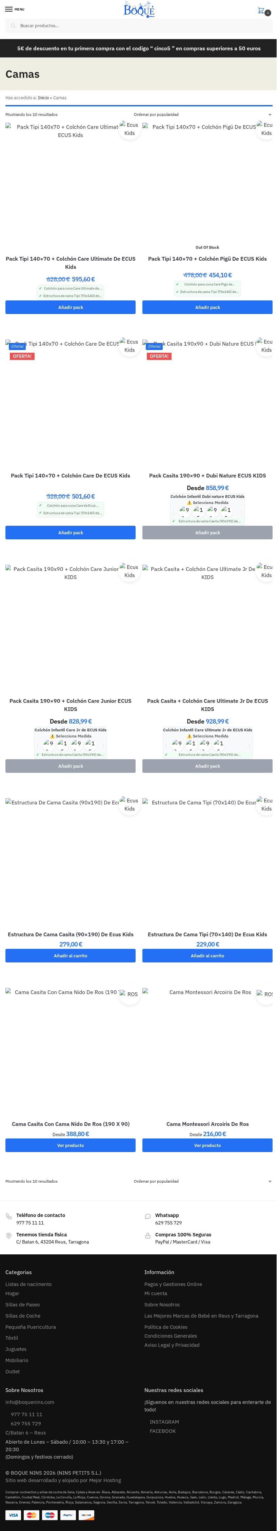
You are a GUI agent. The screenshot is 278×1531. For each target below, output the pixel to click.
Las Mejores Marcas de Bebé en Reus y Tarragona (201, 1315)
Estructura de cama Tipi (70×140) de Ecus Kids (207, 934)
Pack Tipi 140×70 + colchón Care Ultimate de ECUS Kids (71, 262)
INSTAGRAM (164, 1422)
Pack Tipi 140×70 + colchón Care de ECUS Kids (70, 475)
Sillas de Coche (22, 1315)
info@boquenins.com (29, 1402)
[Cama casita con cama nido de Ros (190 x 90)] (70, 1053)
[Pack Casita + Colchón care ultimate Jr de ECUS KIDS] (207, 630)
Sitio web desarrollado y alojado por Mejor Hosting (63, 1480)
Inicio (43, 98)
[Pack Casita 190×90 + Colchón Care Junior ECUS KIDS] (70, 630)
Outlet (12, 1371)
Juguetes (15, 1349)
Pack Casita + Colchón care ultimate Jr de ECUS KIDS (207, 704)
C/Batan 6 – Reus (25, 1432)
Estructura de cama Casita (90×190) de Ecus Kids (71, 934)
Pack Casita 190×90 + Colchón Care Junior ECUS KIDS (70, 704)
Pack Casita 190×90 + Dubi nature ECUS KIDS (207, 475)
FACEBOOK (163, 1431)
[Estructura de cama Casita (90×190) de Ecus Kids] (70, 863)
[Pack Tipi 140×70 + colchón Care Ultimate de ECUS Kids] (70, 188)
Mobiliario (16, 1360)
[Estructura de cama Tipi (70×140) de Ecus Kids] (207, 863)
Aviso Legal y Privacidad (172, 1345)
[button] (265, 10)
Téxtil (11, 1338)
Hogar (12, 1293)
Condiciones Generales (170, 1336)
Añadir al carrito (70, 956)
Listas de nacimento (28, 1284)
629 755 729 (26, 1423)
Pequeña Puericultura (30, 1327)
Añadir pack (70, 307)
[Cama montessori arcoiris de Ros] (207, 1053)
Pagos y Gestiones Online (173, 1284)
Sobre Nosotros (162, 1304)
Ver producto (70, 1145)
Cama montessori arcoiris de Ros (207, 1123)
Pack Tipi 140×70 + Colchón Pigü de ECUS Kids (207, 258)
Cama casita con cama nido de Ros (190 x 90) (71, 1123)
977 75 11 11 (26, 1414)
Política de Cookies (165, 1327)
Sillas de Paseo (22, 1304)
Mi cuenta (155, 1293)
